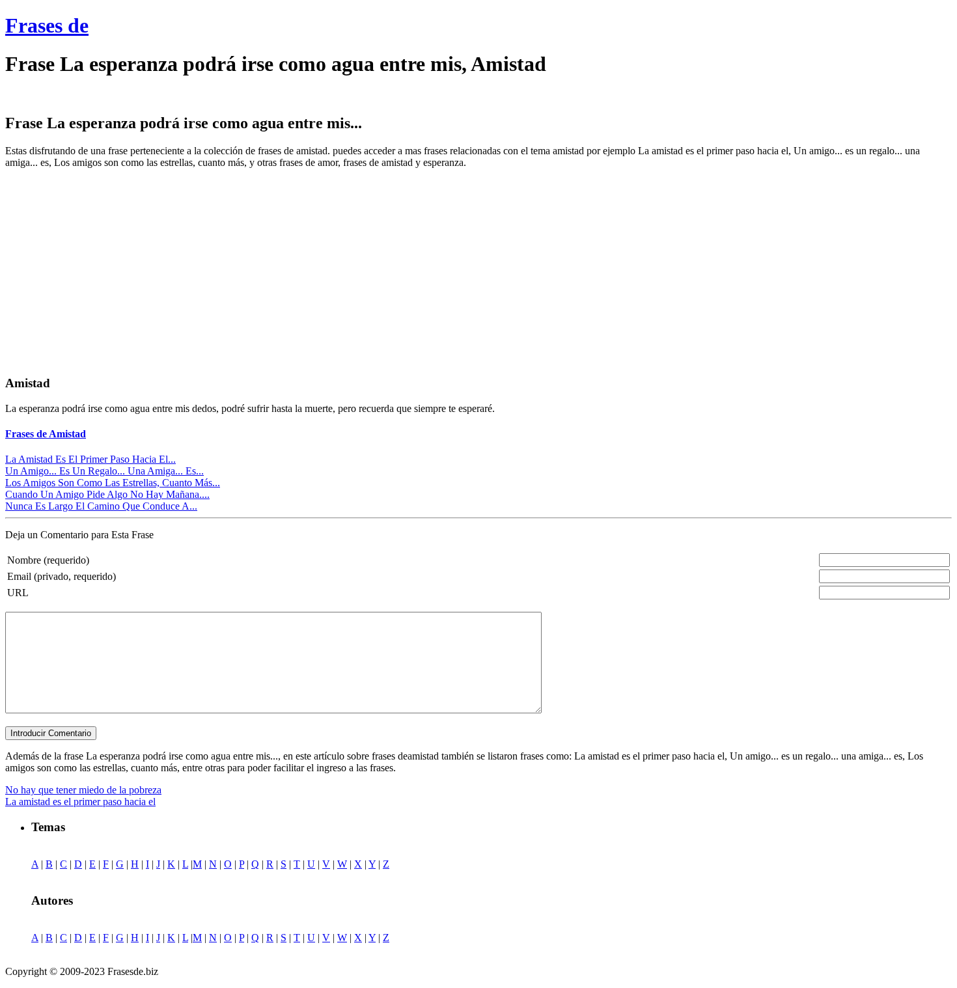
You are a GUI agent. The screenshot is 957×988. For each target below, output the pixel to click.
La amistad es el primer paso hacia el (80, 801)
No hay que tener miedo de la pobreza (83, 789)
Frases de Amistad (45, 433)
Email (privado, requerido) (61, 576)
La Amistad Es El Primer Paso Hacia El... (90, 459)
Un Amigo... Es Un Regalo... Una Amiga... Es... (104, 470)
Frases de (47, 25)
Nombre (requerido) (48, 560)
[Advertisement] (114, 270)
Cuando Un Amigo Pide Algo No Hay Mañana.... (107, 494)
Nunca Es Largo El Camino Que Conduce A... (101, 506)
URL (18, 592)
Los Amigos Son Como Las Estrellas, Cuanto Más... (112, 482)
